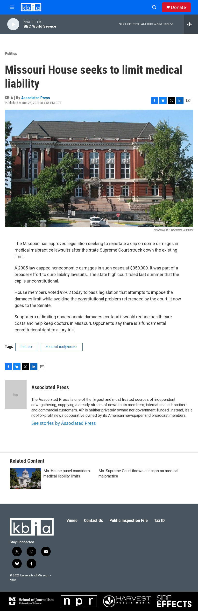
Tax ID (159, 520)
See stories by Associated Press (63, 423)
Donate (178, 7)
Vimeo (72, 520)
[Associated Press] (16, 394)
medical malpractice (62, 347)
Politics (11, 53)
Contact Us (93, 520)
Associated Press (35, 97)
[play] (13, 24)
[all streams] (191, 24)
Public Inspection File (128, 520)
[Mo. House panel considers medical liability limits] (25, 478)
